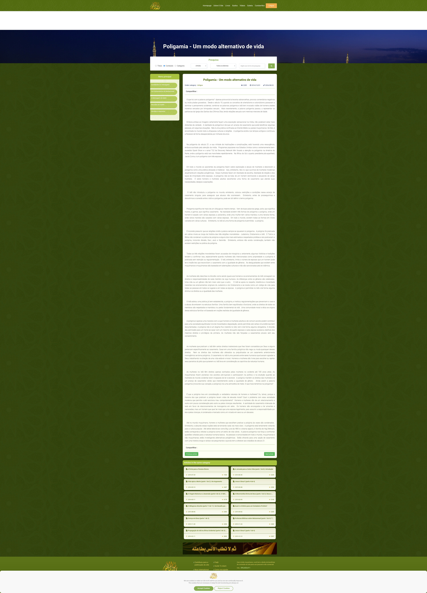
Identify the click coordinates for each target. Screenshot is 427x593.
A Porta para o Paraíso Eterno (198, 469)
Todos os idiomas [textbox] (222, 66)
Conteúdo (169, 66)
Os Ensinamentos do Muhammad (162, 91)
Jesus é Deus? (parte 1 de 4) (245, 530)
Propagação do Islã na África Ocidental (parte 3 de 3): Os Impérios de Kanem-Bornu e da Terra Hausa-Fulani (226, 530)
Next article (269, 454)
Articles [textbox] (198, 66)
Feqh (217, 562)
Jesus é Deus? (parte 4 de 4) (245, 481)
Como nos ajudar (221, 570)
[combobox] (199, 65)
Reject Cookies (224, 588)
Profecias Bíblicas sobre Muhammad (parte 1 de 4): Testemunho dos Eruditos (262, 518)
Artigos (200, 85)
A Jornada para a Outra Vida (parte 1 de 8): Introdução (254, 469)
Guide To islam (220, 566)
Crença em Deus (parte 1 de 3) (198, 518)
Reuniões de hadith (157, 105)
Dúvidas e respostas (158, 111)
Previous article (191, 454)
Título (159, 66)
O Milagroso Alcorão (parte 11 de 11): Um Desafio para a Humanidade (212, 506)
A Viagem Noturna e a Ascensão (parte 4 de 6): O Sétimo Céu (209, 494)
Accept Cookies (203, 588)
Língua (271, 6)
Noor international (202, 570)
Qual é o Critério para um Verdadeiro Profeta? (251, 506)
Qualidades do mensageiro (160, 85)
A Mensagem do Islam (158, 98)
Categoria (180, 66)
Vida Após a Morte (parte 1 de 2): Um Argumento (205, 481)
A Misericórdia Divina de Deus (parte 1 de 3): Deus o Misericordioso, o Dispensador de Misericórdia (269, 494)
